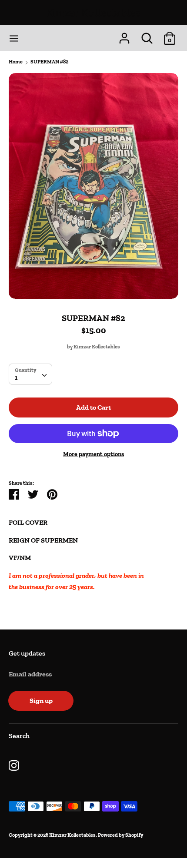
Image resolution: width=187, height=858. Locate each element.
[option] (93, 186)
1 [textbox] (16, 377)
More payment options (93, 454)
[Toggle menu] (14, 38)
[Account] (124, 35)
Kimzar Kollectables (93, 13)
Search (19, 736)
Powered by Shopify (120, 835)
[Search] (147, 35)
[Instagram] (14, 764)
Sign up (41, 700)
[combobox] (30, 374)
